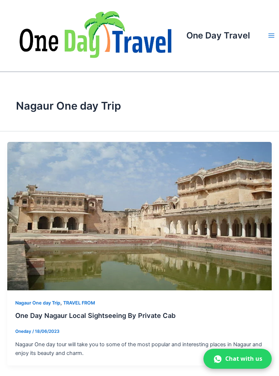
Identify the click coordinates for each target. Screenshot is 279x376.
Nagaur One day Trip (37, 303)
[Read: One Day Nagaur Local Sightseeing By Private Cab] (139, 216)
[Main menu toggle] (271, 35)
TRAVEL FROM (79, 303)
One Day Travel (218, 35)
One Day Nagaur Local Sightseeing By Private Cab (95, 315)
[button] (237, 359)
